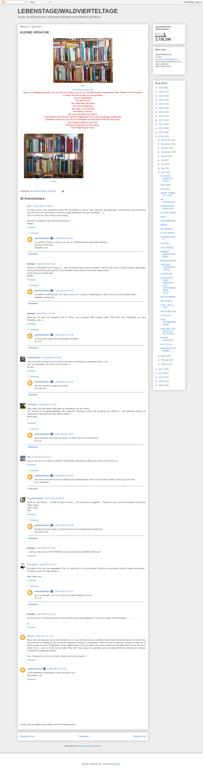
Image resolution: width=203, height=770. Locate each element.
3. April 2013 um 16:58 (63, 525)
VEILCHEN (165, 185)
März (163, 356)
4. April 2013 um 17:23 (43, 636)
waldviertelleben (41, 238)
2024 (161, 91)
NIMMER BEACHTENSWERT (167, 254)
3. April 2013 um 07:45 (45, 313)
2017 (161, 120)
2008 (161, 385)
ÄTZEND (164, 243)
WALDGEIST (166, 301)
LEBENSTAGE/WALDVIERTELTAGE (68, 11)
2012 (161, 369)
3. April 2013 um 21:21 (47, 564)
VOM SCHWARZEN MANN (168, 322)
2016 (161, 124)
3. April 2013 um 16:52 (63, 434)
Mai (163, 168)
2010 (161, 377)
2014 (161, 132)
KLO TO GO (166, 344)
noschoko (31, 404)
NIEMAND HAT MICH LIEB (167, 207)
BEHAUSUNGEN (168, 260)
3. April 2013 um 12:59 (46, 404)
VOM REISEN (166, 247)
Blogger (117, 764)
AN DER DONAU (168, 212)
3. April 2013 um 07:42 (63, 290)
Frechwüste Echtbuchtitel (83, 90)
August (164, 156)
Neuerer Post (27, 736)
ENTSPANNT (166, 229)
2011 (161, 373)
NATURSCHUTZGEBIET (168, 349)
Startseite (84, 736)
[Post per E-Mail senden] (62, 191)
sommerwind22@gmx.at (166, 59)
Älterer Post (139, 736)
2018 (161, 116)
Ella (29, 457)
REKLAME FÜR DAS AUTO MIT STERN (167, 331)
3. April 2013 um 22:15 (45, 614)
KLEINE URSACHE (166, 338)
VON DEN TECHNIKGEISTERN (167, 267)
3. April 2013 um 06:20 (42, 206)
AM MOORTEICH (168, 200)
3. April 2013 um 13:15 (41, 457)
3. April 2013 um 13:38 (53, 498)
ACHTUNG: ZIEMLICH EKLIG (166, 178)
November (166, 144)
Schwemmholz (34, 357)
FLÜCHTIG (165, 315)
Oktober (165, 148)
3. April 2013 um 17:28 (45, 548)
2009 (161, 381)
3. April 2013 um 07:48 (63, 335)
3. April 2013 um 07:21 (45, 264)
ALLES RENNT (167, 233)
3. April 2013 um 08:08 (51, 357)
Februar (165, 360)
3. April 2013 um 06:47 (63, 238)
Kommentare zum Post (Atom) (88, 746)
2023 (161, 96)
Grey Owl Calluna (35, 498)
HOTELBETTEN (168, 311)
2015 (161, 128)
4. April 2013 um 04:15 (63, 591)
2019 (161, 112)
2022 (161, 100)
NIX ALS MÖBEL (168, 297)
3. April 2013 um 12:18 (63, 382)
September (166, 152)
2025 (161, 87)
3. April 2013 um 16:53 (63, 476)
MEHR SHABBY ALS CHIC (167, 194)
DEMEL (164, 225)
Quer (29, 206)
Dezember (166, 140)
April (163, 172)
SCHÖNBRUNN (167, 221)
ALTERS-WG (166, 274)
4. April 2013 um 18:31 (56, 669)
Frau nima (32, 564)
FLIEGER (164, 189)
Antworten (31, 227)
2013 (161, 136)
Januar (164, 364)
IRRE (162, 217)
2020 (161, 108)
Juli (163, 160)
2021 (161, 104)
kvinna (30, 636)
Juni (163, 164)
